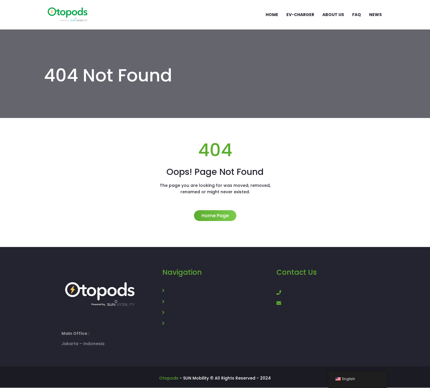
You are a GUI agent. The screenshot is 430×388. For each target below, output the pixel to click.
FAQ (171, 323)
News (173, 302)
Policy (173, 313)
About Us (177, 291)
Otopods (168, 378)
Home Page (215, 215)
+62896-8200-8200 (307, 292)
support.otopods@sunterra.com (323, 302)
